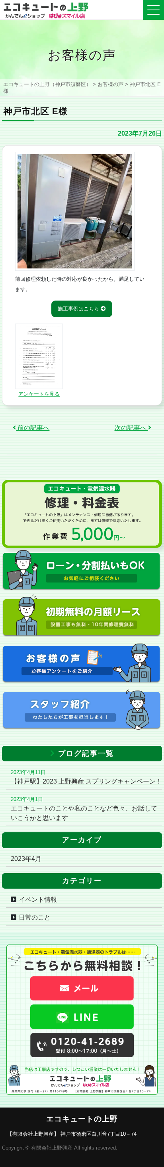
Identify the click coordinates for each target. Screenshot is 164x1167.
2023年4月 (26, 858)
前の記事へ (32, 427)
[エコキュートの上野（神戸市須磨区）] (45, 8)
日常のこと (35, 917)
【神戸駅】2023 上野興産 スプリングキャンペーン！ (86, 781)
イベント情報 (38, 899)
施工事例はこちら (79, 309)
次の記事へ (131, 427)
